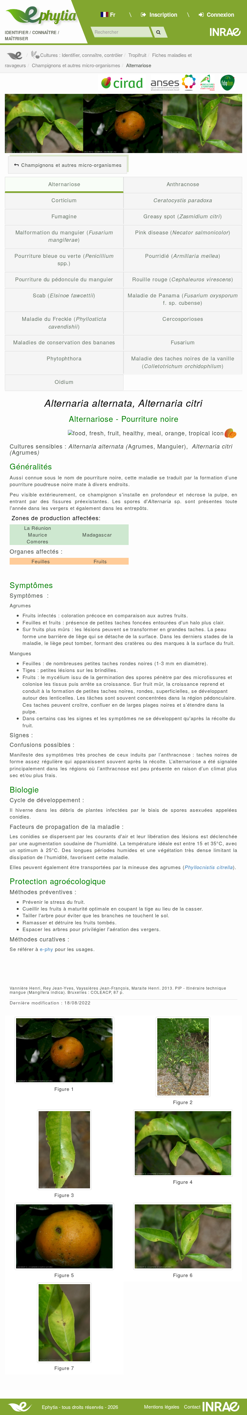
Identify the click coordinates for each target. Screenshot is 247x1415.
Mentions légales (161, 1406)
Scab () (64, 295)
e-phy (46, 949)
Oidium (64, 381)
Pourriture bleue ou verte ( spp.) (64, 259)
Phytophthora (64, 358)
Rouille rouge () (183, 279)
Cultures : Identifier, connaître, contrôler (81, 54)
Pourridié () (183, 255)
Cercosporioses (182, 318)
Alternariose (138, 65)
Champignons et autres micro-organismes (76, 65)
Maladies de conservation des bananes (64, 342)
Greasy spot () (182, 216)
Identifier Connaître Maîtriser (32, 35)
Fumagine (64, 216)
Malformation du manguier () (64, 236)
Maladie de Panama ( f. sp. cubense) (183, 299)
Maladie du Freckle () (64, 322)
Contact (192, 1406)
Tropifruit (137, 54)
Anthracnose (183, 184)
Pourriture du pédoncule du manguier (64, 279)
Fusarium (183, 342)
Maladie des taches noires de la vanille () (182, 362)
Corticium (64, 200)
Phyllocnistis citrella (209, 867)
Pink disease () (183, 232)
